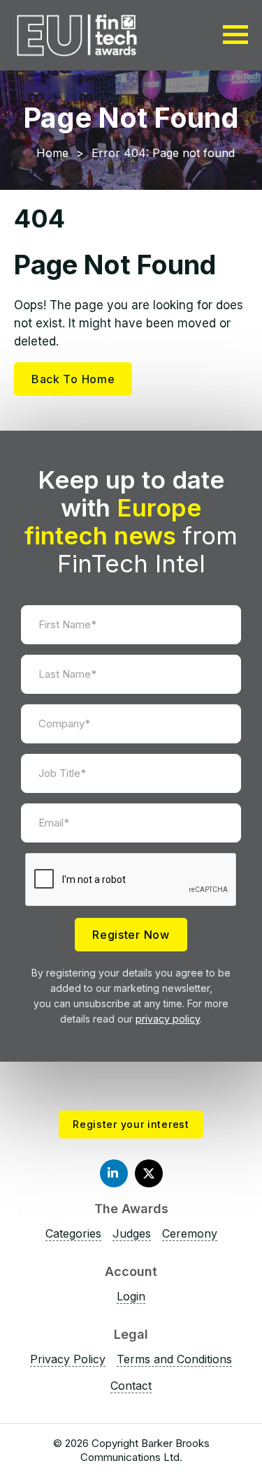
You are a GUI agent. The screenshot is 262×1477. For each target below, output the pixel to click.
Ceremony (189, 1233)
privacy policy (168, 1019)
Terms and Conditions (174, 1359)
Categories (73, 1233)
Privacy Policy (67, 1359)
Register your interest (131, 1124)
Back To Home (73, 379)
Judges (131, 1233)
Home (52, 153)
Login (131, 1296)
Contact (131, 1386)
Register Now (130, 935)
